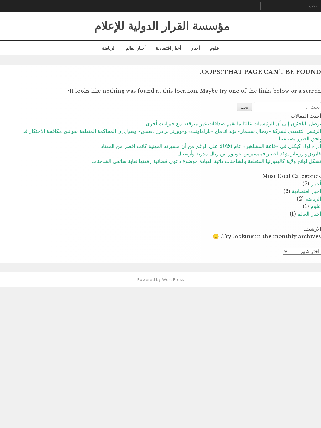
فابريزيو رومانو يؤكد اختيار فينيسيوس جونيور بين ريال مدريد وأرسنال (249, 153)
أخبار (195, 48)
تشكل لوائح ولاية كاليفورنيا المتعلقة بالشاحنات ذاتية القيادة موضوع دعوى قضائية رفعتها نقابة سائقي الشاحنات (206, 161)
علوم (214, 48)
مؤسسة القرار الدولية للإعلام (162, 26)
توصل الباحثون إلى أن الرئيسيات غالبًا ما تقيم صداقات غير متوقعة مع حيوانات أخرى (233, 123)
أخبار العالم (136, 48)
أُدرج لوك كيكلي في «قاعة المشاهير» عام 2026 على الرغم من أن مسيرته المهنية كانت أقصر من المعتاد (211, 146)
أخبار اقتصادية (168, 48)
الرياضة (109, 48)
